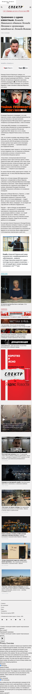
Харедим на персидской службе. (16, 482)
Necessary (4, 665)
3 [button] (10, 433)
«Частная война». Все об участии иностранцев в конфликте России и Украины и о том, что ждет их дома (15, 325)
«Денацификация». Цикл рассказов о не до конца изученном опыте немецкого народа (13, 346)
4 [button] (12, 433)
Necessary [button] (3, 664)
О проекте (3, 603)
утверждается (10, 82)
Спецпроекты (4, 308)
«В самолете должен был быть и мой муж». (14, 304)
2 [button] (8, 433)
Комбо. (16, 260)
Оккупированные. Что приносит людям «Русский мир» (15, 317)
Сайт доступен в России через (16, 11)
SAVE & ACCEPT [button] (5, 693)
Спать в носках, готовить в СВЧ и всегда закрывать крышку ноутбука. (14, 535)
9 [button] (24, 433)
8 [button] (21, 433)
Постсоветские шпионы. (16, 456)
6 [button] (17, 433)
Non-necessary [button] (4, 678)
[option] (16, 418)
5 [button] (15, 433)
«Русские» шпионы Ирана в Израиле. (16, 589)
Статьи (2, 607)
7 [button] (19, 433)
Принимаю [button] (3, 632)
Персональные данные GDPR (7, 613)
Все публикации (4, 605)
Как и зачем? (3, 630)
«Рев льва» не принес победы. (15, 508)
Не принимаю (10, 632)
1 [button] (6, 433)
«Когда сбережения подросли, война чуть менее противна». (14, 561)
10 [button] (26, 433)
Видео (2, 609)
